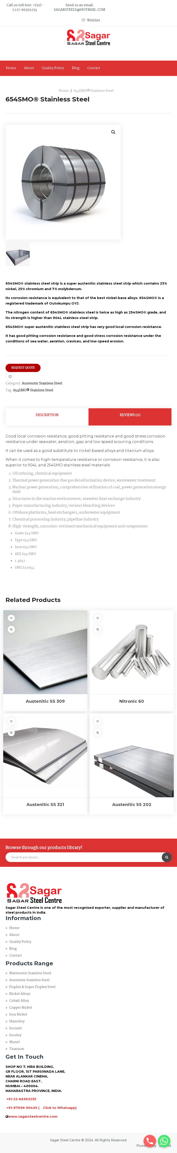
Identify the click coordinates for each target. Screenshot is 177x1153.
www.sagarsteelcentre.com (32, 1116)
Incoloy (15, 1035)
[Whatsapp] (164, 1141)
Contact (93, 68)
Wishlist (93, 20)
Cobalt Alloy (19, 1001)
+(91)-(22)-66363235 (28, 8)
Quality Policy (53, 68)
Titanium (16, 1049)
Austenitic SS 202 (131, 804)
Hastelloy (17, 1021)
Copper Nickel (20, 1007)
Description (47, 415)
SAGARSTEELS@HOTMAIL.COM (79, 10)
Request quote (23, 367)
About (29, 68)
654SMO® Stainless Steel (33, 390)
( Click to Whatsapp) (57, 1108)
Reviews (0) (130, 415)
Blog (76, 68)
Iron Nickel (18, 1014)
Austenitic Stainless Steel (42, 383)
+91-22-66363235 (21, 1099)
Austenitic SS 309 (45, 701)
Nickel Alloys (19, 994)
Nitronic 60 (131, 701)
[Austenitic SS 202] (132, 755)
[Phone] (150, 1141)
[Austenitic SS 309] (45, 652)
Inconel (15, 1028)
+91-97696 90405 (22, 1108)
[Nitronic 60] (132, 652)
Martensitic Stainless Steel (30, 973)
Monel (14, 1042)
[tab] (47, 416)
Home (11, 68)
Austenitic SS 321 (45, 804)
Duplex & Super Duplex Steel (32, 987)
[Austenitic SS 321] (45, 755)
